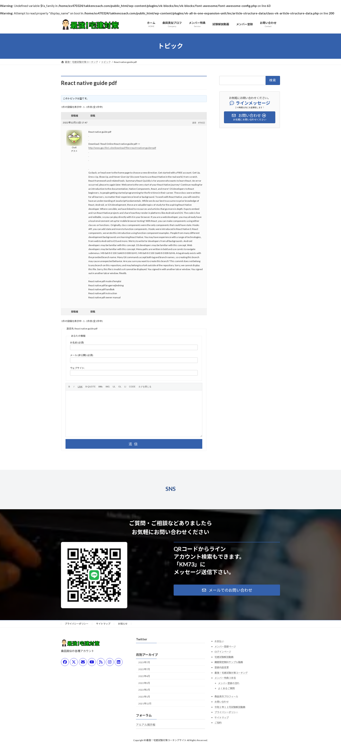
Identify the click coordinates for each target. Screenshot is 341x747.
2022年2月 (144, 689)
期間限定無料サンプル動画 (229, 662)
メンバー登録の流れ (228, 683)
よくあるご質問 (226, 688)
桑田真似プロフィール (226, 696)
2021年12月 (144, 703)
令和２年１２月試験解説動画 (230, 706)
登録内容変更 (222, 667)
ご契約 (218, 722)
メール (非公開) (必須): (82, 355)
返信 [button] (194, 122)
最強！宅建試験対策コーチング (231, 672)
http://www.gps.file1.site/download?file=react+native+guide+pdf (122, 147)
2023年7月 (144, 662)
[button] (227, 590)
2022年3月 (144, 682)
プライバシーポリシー (76, 623)
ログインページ (223, 651)
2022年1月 (144, 696)
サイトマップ (103, 623)
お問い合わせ (222, 701)
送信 (134, 444)
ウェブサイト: (77, 368)
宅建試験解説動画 (224, 657)
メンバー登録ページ (225, 646)
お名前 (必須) (77, 342)
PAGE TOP (329, 721)
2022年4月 (144, 676)
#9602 (201, 122)
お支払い (219, 641)
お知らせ (122, 623)
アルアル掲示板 (145, 724)
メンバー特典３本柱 (225, 677)
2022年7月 (144, 669)
